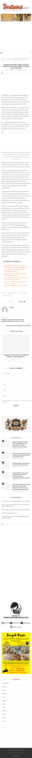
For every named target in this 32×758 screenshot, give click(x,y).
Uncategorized (6, 683)
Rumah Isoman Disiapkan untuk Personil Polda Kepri (16, 285)
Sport (4, 704)
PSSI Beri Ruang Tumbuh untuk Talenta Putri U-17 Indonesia (21, 464)
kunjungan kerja (23, 293)
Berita (9, 58)
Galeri (4, 697)
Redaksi (10, 750)
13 (3, 728)
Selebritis (5, 710)
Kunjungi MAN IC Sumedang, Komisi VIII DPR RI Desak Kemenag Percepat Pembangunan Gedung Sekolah (21, 475)
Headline (5, 693)
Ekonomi (5, 700)
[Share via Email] (24, 301)
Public (4, 721)
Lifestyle (5, 686)
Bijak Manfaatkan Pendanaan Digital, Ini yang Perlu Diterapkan (16, 509)
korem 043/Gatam (12, 293)
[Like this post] (17, 301)
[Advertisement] (16, 37)
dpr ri (4, 293)
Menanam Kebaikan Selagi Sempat (9, 513)
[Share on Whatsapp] (22, 301)
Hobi (4, 714)
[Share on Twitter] (21, 301)
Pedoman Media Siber (18, 750)
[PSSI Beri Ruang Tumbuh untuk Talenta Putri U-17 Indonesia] (6, 466)
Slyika (11, 70)
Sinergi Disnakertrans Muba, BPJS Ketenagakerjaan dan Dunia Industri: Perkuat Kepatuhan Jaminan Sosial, (20, 444)
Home (3, 58)
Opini (4, 707)
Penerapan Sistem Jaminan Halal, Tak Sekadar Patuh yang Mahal (16, 501)
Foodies (4, 717)
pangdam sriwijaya (7, 295)
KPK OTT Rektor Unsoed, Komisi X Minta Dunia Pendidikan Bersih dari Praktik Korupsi (21, 455)
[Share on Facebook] (19, 301)
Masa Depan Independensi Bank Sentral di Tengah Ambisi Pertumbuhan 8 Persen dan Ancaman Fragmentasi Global (21, 487)
